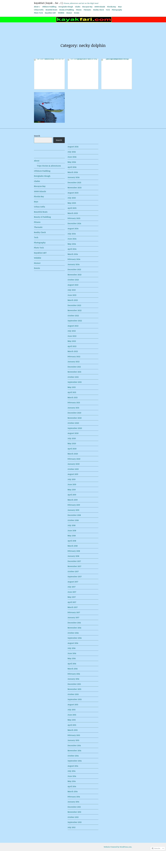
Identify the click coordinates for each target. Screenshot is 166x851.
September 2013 (74, 822)
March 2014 (73, 791)
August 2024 (73, 228)
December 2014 (74, 745)
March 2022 (73, 351)
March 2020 (73, 453)
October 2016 (73, 632)
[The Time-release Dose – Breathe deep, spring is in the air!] (83, 74)
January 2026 (73, 177)
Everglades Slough (66, 7)
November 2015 (74, 689)
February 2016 (74, 673)
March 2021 (73, 397)
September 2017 (75, 576)
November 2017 (74, 566)
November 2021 (74, 371)
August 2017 (73, 581)
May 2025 (72, 203)
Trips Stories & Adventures (49, 165)
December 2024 (74, 223)
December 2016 (74, 622)
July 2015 (72, 709)
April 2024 (72, 249)
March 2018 (73, 545)
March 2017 (73, 607)
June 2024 (72, 238)
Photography (117, 10)
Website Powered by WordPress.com (118, 847)
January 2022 (73, 361)
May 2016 (72, 658)
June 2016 (72, 653)
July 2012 (71, 827)
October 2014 (73, 755)
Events (76, 13)
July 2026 (72, 151)
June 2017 (72, 592)
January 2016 (73, 678)
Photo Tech (38, 13)
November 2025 (75, 187)
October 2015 (73, 694)
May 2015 (72, 719)
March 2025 (73, 213)
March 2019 (73, 499)
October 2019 (73, 469)
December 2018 (74, 515)
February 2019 (74, 504)
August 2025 (73, 192)
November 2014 (74, 750)
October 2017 (73, 571)
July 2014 (71, 771)
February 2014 (74, 796)
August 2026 (73, 146)
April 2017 (72, 602)
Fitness (78, 10)
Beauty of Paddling (66, 10)
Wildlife (61, 13)
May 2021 (72, 387)
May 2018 (72, 535)
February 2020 (74, 458)
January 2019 (73, 510)
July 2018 (71, 525)
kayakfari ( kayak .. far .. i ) (48, 2)
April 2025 (72, 208)
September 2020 (75, 428)
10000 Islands (100, 7)
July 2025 (72, 197)
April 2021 (72, 392)
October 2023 (73, 279)
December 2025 (74, 182)
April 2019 (72, 494)
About (36, 7)
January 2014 (73, 801)
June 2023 (72, 295)
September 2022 (75, 320)
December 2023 (74, 269)
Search (37, 135)
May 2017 (72, 597)
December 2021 (74, 366)
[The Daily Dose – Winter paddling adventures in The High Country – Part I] (49, 107)
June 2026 (72, 156)
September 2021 (75, 382)
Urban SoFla (39, 10)
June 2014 (72, 776)
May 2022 (72, 341)
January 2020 (74, 464)
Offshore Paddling (49, 7)
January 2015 (73, 740)
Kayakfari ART (50, 13)
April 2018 (72, 540)
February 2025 (74, 218)
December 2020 (74, 412)
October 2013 (73, 817)
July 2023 (72, 290)
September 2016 (75, 638)
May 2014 (72, 781)
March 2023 (73, 300)
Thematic (87, 10)
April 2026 (72, 167)
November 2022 (74, 310)
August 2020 (73, 433)
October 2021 (73, 377)
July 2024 (72, 233)
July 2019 (71, 479)
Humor (69, 13)
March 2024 (73, 254)
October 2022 (73, 315)
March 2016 (73, 668)
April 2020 (72, 448)
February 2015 (74, 735)
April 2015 (72, 725)
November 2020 (75, 418)
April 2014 (72, 786)
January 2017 (73, 617)
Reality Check (98, 10)
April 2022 (72, 346)
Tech (108, 10)
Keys (120, 7)
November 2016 (74, 627)
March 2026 (73, 172)
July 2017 (71, 586)
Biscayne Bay (87, 7)
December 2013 (74, 806)
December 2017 (74, 561)
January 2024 (73, 264)
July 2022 (72, 330)
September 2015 (75, 699)
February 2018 (74, 551)
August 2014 (73, 766)
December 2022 (74, 305)
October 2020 (73, 423)
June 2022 (72, 336)
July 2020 (72, 438)
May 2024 (72, 244)
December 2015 (74, 684)
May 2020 (72, 443)
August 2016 (73, 643)
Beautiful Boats (51, 10)
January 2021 (73, 407)
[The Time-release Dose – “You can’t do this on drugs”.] (49, 74)
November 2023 (74, 274)
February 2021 (74, 402)
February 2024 (74, 259)
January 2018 (73, 556)
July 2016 (71, 648)
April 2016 (72, 663)
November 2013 (74, 812)
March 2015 (73, 730)
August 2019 (73, 474)
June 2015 (72, 714)
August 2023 (73, 284)
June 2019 (72, 484)
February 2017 (74, 612)
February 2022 (74, 356)
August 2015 (73, 704)
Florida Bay (111, 7)
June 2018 (72, 530)
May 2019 (72, 489)
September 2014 (75, 760)
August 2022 (73, 325)
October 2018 (73, 520)
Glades (77, 7)
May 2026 (72, 162)
